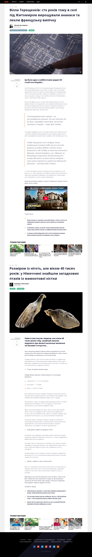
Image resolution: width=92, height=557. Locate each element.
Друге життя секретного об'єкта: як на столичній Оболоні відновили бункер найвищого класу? (46, 503)
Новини (21, 1)
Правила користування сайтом (41, 541)
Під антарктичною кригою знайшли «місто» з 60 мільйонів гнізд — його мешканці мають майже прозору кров (46, 497)
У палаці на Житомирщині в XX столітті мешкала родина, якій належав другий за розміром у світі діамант (46, 234)
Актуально (20, 288)
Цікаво (31, 30)
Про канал (23, 539)
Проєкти (14, 1)
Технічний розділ (61, 539)
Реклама (69, 539)
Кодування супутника (56, 541)
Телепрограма (30, 1)
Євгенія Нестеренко (21, 25)
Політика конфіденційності (25, 541)
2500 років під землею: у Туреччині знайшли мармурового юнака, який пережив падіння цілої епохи (46, 492)
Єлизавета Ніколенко (21, 284)
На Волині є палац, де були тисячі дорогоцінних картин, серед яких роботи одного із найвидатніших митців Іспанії (46, 228)
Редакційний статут (68, 541)
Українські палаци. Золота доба (18, 30)
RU (82, 1)
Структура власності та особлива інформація (44, 539)
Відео (38, 1)
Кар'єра (29, 539)
